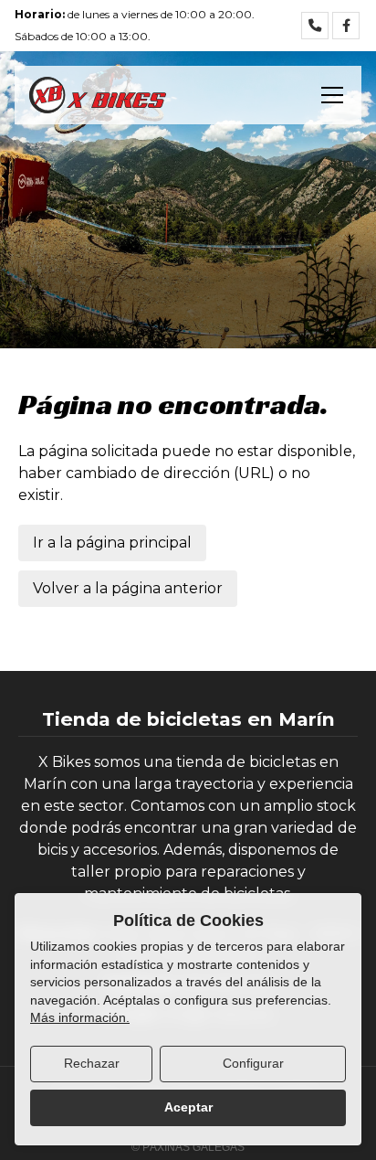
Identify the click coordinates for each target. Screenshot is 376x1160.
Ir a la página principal (112, 542)
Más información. (80, 1017)
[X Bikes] (97, 95)
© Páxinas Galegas (188, 1147)
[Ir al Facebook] (346, 25)
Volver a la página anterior (128, 588)
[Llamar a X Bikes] (315, 25)
